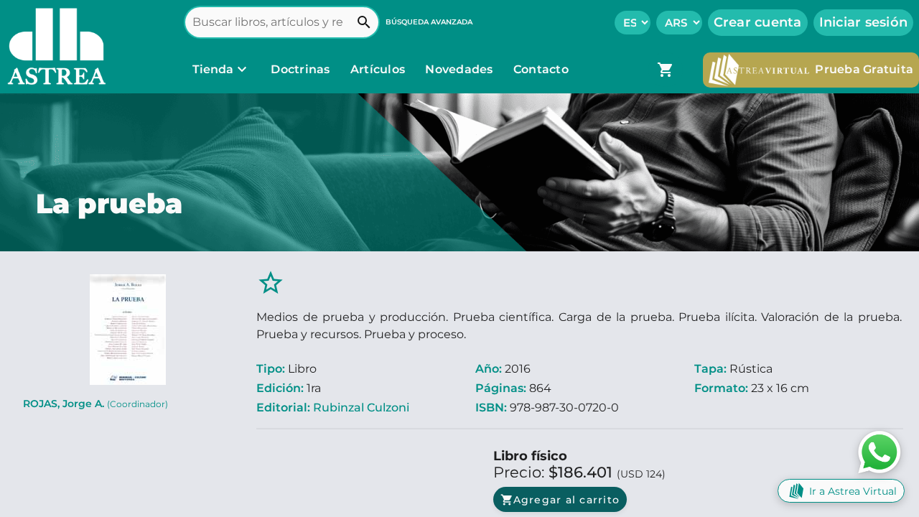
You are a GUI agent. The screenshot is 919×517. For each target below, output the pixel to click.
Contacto (541, 69)
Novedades (460, 69)
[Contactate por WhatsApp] (879, 451)
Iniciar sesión (863, 22)
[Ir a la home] (53, 46)
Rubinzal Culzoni (361, 407)
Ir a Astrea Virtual (853, 491)
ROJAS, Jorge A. (95, 403)
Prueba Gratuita (864, 69)
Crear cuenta (758, 22)
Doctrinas (300, 69)
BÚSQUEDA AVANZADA (429, 22)
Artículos (379, 69)
